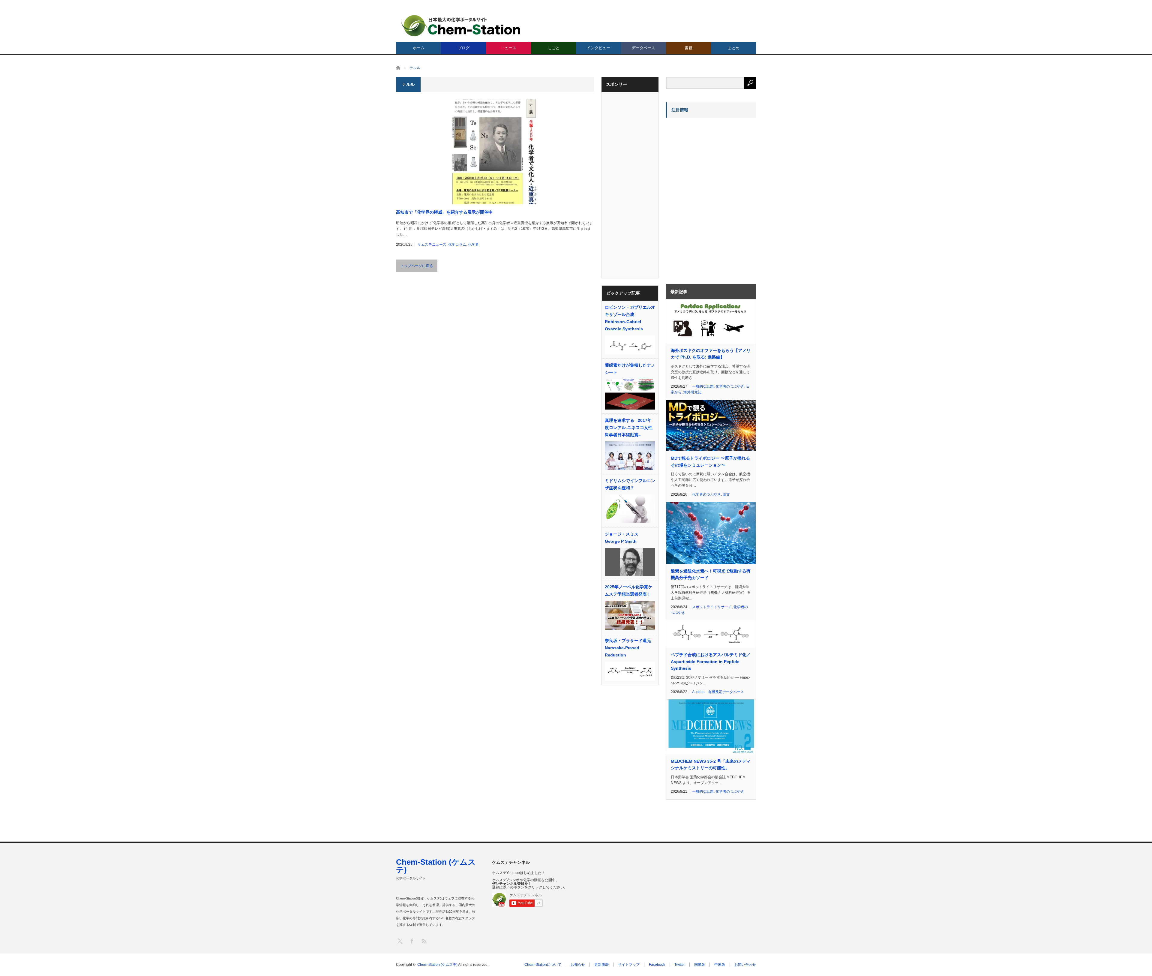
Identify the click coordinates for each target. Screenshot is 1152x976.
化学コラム (457, 244)
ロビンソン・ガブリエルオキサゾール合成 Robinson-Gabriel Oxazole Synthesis (630, 318)
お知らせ (578, 964)
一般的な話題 (703, 386)
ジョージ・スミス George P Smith (624, 538)
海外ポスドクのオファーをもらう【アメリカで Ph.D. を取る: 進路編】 (711, 353)
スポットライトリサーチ (712, 607)
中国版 (719, 964)
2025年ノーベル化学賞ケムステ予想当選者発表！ (628, 590)
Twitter (679, 964)
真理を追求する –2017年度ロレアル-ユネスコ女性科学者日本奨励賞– (628, 427)
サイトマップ (629, 964)
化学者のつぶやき (730, 386)
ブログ (464, 48)
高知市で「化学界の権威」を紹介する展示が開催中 (444, 212)
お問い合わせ (745, 964)
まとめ (734, 48)
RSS (424, 940)
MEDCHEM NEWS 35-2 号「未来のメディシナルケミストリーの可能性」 (711, 764)
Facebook (657, 964)
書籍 (688, 48)
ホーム (418, 48)
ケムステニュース (432, 244)
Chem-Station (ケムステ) (436, 865)
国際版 (699, 964)
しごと (554, 48)
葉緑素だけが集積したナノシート (630, 369)
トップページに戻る (416, 266)
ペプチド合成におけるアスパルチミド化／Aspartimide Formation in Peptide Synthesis (711, 661)
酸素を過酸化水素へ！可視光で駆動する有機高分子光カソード (711, 574)
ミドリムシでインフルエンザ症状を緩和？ (630, 484)
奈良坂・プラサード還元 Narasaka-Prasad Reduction (628, 647)
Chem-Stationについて (542, 964)
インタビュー (598, 48)
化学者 (473, 244)
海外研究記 (692, 392)
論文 (726, 494)
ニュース (508, 48)
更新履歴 (601, 964)
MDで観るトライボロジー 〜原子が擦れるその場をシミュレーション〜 (710, 461)
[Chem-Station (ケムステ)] (461, 25)
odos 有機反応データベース (720, 692)
